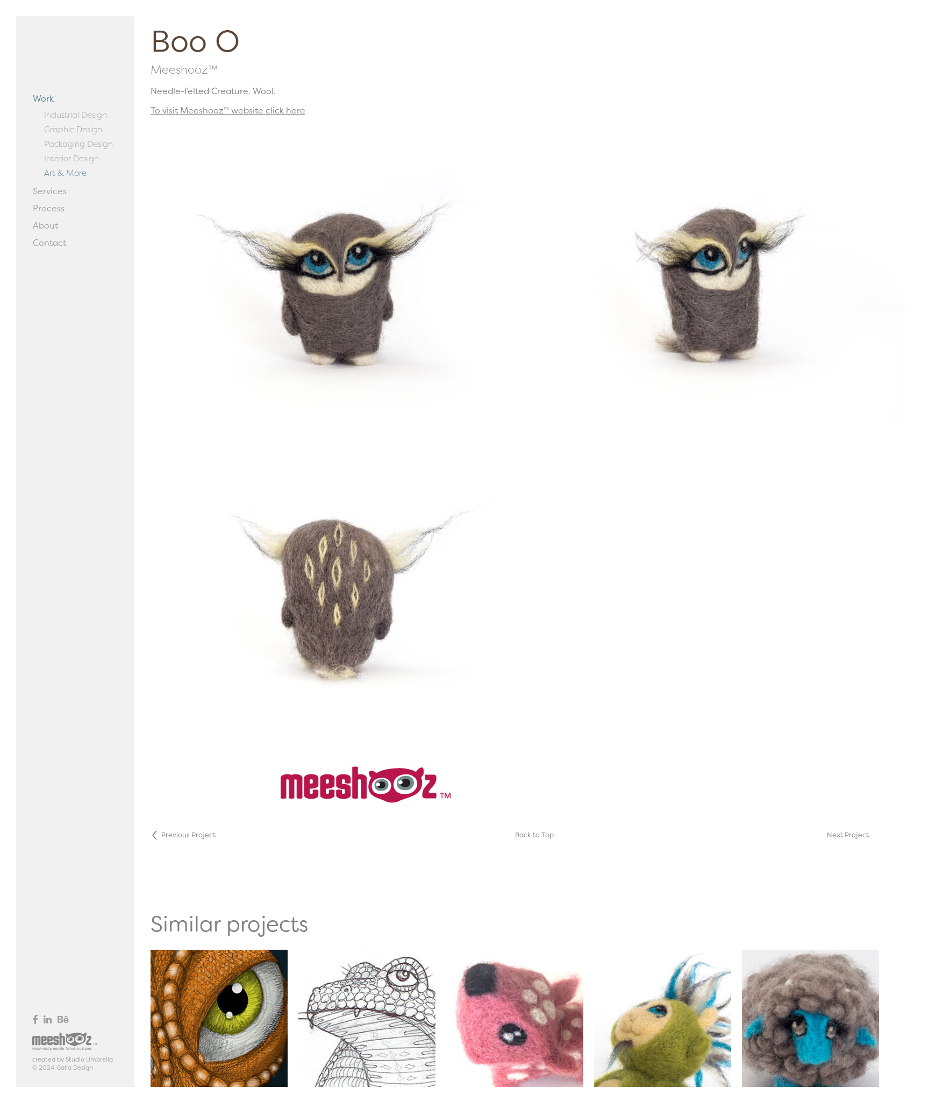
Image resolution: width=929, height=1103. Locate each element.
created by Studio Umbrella (72, 1059)
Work (43, 98)
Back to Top (534, 834)
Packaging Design (78, 144)
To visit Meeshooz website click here (228, 110)
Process (49, 208)
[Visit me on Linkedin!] (48, 1019)
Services (50, 191)
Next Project (848, 834)
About (45, 225)
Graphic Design (73, 129)
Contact (49, 242)
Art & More (65, 173)
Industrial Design (75, 114)
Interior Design (71, 158)
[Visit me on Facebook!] (35, 1019)
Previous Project (188, 834)
